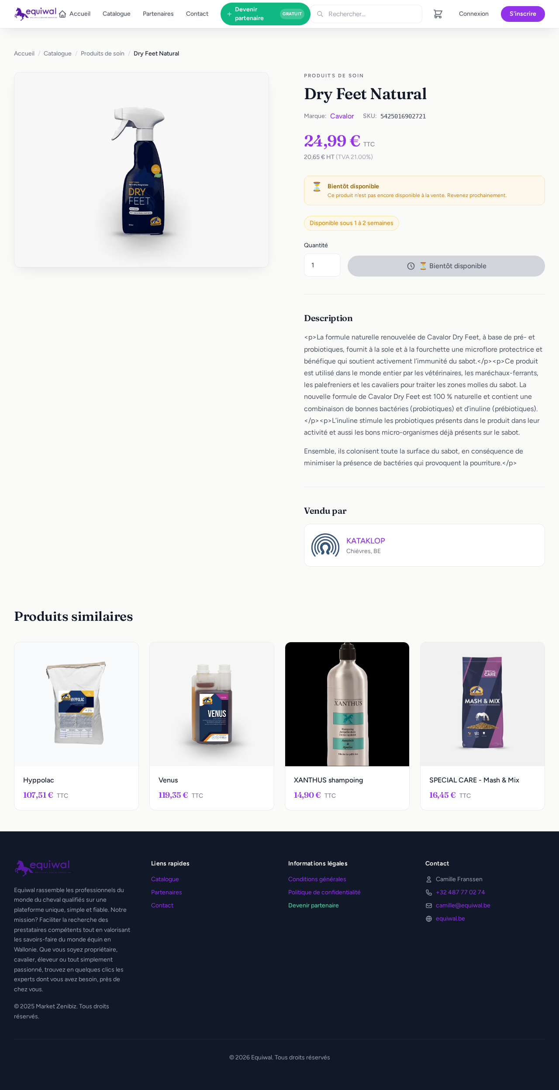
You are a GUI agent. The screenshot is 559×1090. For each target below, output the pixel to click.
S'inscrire (523, 13)
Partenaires (158, 13)
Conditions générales (317, 879)
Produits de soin (102, 53)
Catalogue (117, 13)
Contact (197, 13)
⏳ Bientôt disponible (453, 266)
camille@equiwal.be (463, 905)
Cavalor (342, 116)
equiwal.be (450, 918)
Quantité (316, 245)
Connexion (474, 13)
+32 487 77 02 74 (460, 892)
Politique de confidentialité (324, 892)
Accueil (79, 13)
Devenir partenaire (268, 14)
